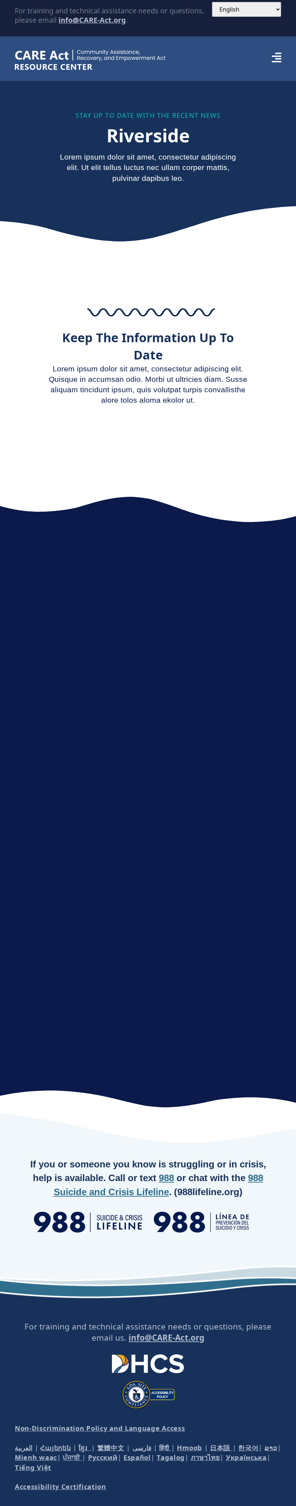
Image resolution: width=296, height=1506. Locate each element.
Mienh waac (36, 1457)
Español (137, 1457)
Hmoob (189, 1447)
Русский (103, 1457)
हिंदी (165, 1447)
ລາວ (271, 1447)
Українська (246, 1457)
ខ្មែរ (85, 1447)
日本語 (221, 1447)
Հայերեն (55, 1447)
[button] (230, 58)
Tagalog (171, 1457)
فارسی (142, 1447)
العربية (23, 1447)
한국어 (248, 1447)
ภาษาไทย (205, 1457)
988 (166, 1178)
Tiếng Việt (33, 1467)
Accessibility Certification (60, 1486)
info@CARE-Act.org (92, 20)
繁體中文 (111, 1447)
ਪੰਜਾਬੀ (72, 1457)
